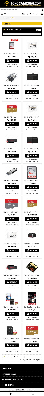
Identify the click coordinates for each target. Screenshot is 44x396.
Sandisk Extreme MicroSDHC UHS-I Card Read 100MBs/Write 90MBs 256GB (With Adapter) (32, 339)
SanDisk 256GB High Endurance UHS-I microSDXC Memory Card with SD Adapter (32, 117)
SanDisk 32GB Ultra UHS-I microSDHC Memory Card (12, 212)
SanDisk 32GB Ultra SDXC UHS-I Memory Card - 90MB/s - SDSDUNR (32, 180)
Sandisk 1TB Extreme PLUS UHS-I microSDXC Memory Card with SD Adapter (12, 117)
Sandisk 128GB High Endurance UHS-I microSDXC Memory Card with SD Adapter (32, 54)
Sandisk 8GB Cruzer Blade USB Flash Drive (12, 275)
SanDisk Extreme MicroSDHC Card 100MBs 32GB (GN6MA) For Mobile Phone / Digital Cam (32, 307)
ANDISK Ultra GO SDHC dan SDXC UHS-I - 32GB (12, 54)
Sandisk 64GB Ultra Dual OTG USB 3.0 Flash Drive (32, 244)
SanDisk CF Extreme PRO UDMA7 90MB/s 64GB (32, 275)
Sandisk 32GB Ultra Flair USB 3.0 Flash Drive (12, 180)
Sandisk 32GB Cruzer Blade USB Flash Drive (12, 149)
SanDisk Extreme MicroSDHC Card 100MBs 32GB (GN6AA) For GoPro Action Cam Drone (12, 307)
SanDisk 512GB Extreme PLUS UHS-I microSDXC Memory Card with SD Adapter (32, 212)
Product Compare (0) (15, 29)
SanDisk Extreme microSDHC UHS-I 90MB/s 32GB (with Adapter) (12, 339)
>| (24, 357)
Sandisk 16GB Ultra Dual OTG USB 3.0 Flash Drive (32, 85)
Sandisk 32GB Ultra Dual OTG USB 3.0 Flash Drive (32, 149)
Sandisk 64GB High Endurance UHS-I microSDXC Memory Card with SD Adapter (12, 244)
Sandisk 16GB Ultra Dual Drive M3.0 (12, 85)
